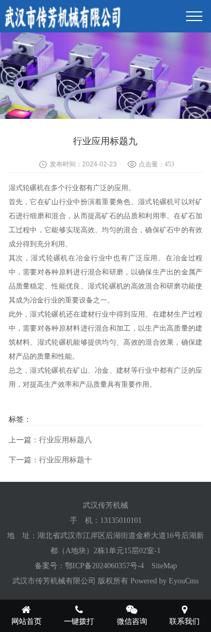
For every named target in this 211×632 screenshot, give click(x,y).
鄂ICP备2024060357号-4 (104, 566)
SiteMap (164, 566)
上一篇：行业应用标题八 (50, 440)
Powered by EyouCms (163, 581)
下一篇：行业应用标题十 (50, 460)
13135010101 (121, 520)
